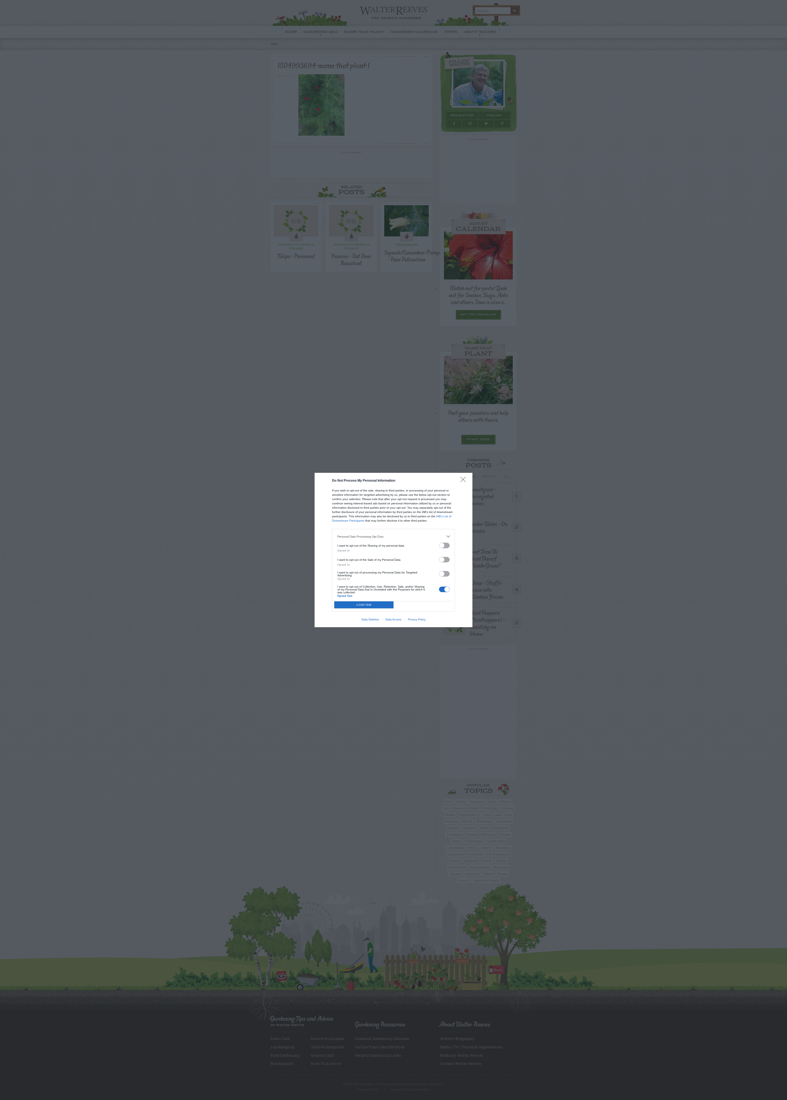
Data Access (393, 619)
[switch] (444, 545)
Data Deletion (370, 619)
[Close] (464, 481)
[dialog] (393, 550)
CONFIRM (364, 604)
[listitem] (393, 536)
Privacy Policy (417, 619)
